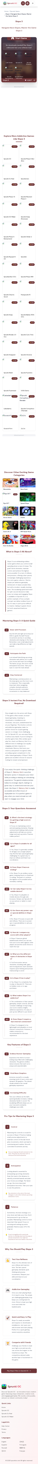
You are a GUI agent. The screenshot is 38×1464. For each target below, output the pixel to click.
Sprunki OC (5, 1410)
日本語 (22, 1442)
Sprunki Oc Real (7, 1413)
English (4, 1442)
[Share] (34, 80)
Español (4, 1445)
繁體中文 (22, 1448)
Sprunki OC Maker (7, 1417)
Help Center (6, 1426)
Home (6, 11)
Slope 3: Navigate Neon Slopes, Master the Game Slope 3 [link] (18, 15)
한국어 (4, 1451)
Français (22, 1451)
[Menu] (33, 3)
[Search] (23, 3)
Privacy (4, 1429)
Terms (4, 1432)
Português (23, 1445)
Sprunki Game (15, 11)
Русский (4, 1448)
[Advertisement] (19, 107)
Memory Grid (18, 772)
